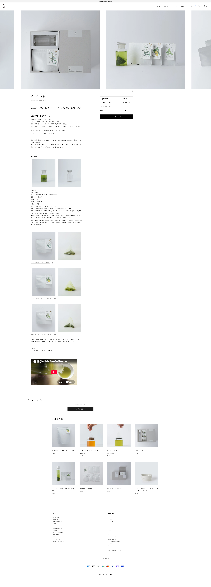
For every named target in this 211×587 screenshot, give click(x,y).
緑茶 (109, 525)
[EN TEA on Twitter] (100, 574)
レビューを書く (80, 409)
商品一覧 (166, 6)
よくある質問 (56, 517)
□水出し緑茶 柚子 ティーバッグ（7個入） (42, 298)
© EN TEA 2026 (105, 558)
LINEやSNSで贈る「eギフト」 (114, 550)
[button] (129, 91)
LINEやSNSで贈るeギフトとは (106, 106)
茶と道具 (110, 545)
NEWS (158, 6)
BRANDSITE (184, 6)
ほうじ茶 (110, 528)
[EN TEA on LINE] (111, 574)
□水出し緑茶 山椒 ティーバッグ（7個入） (42, 334)
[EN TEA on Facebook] (104, 574)
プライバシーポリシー (58, 539)
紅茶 (109, 532)
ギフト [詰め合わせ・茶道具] (114, 541)
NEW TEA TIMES (57, 525)
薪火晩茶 (110, 530)
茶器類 (109, 548)
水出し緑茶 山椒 (52, 126)
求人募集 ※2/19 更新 (58, 532)
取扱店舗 (175, 6)
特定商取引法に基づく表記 (59, 541)
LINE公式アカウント (57, 521)
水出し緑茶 (34, 126)
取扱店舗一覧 (56, 530)
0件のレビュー (42, 100)
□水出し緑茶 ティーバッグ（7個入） (40, 263)
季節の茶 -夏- (111, 521)
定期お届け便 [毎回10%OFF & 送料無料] (117, 536)
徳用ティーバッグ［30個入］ (114, 534)
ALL (108, 517)
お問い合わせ (56, 519)
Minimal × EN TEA (112, 539)
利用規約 (55, 536)
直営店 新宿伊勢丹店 (57, 528)
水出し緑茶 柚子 (42, 126)
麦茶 (109, 523)
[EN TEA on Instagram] (107, 574)
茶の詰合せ (110, 543)
